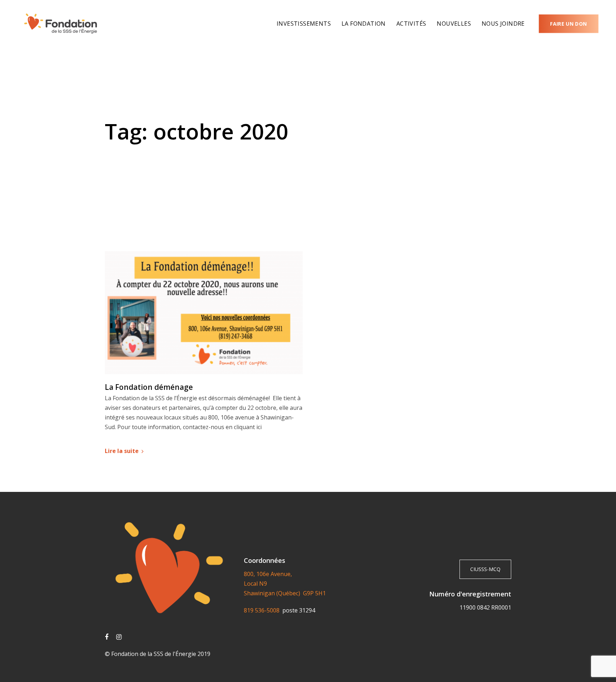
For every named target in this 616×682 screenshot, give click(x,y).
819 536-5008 (263, 610)
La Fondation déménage (149, 387)
